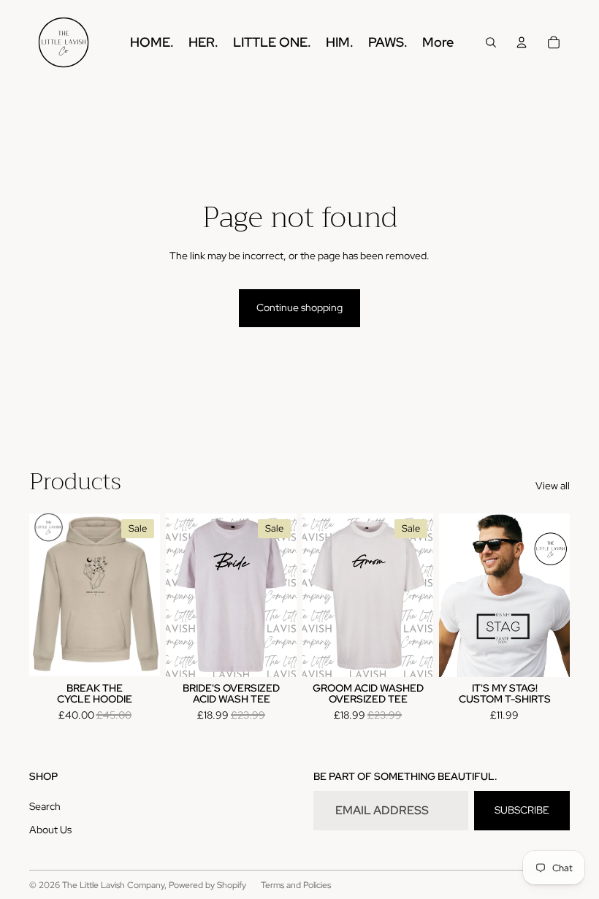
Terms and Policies (296, 885)
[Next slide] (148, 595)
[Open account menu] (521, 42)
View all (552, 485)
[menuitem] (438, 42)
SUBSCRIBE (522, 809)
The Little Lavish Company (113, 885)
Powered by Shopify (207, 885)
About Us (50, 829)
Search (45, 806)
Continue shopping (299, 307)
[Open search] (491, 42)
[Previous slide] (40, 595)
